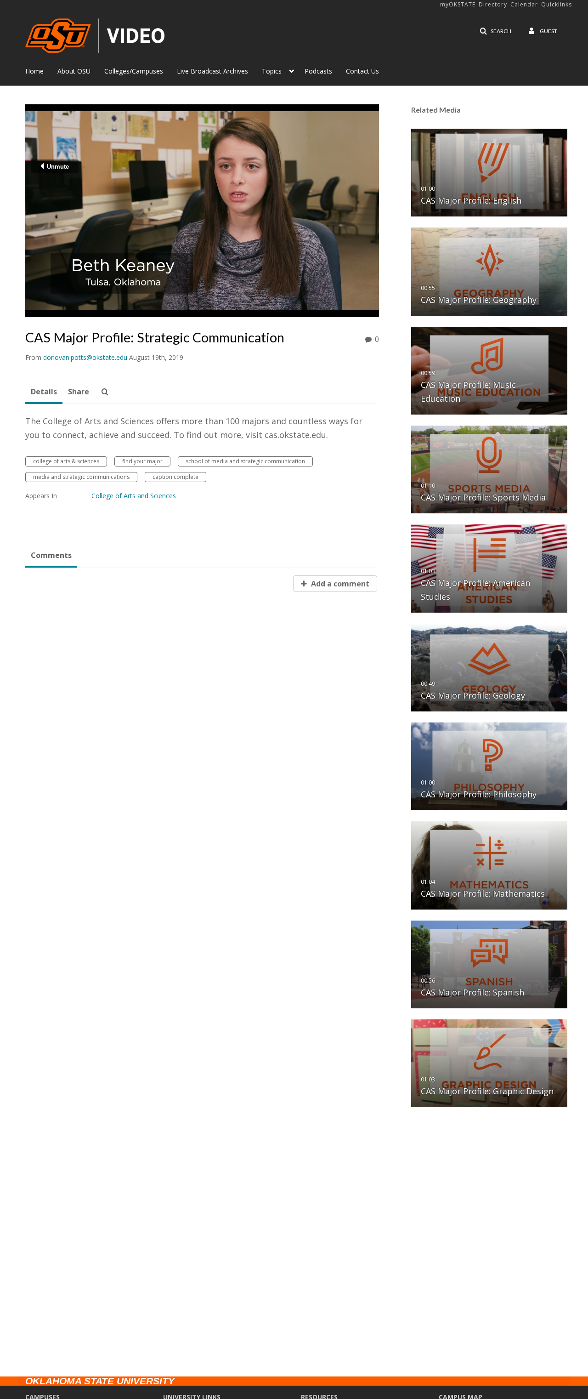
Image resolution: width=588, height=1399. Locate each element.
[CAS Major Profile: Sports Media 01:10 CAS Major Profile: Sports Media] (489, 469)
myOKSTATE (457, 4)
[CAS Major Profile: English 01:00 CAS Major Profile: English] (489, 172)
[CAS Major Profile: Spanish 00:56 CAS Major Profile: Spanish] (489, 964)
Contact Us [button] (362, 71)
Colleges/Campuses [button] (133, 71)
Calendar (524, 4)
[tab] (43, 392)
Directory (493, 4)
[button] (495, 31)
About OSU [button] (73, 71)
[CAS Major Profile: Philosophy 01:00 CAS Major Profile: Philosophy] (489, 766)
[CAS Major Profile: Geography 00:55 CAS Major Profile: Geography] (489, 271)
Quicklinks (556, 4)
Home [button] (34, 71)
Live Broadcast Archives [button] (212, 71)
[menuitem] (41, 70)
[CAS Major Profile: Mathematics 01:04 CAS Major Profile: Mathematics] (489, 865)
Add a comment (339, 584)
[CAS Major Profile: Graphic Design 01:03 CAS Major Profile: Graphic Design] (489, 1063)
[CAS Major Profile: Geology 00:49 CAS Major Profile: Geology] (489, 667)
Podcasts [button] (318, 71)
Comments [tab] (51, 555)
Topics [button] (272, 71)
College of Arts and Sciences (133, 495)
